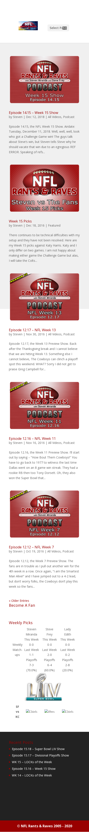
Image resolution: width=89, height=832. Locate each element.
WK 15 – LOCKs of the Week (32, 762)
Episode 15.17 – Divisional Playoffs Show (40, 755)
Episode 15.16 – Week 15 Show (34, 769)
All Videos (54, 117)
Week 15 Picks (20, 221)
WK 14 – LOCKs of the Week (32, 775)
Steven (17, 117)
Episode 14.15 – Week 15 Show (33, 112)
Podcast (69, 117)
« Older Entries (19, 601)
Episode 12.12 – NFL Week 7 (31, 547)
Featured (54, 225)
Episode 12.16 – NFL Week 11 (32, 438)
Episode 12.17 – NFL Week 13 (32, 330)
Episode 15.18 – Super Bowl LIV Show (38, 749)
